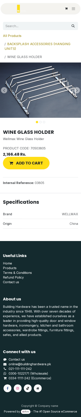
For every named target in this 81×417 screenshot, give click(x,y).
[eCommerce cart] (66, 8)
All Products (12, 36)
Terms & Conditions (17, 273)
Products (10, 268)
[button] (4, 90)
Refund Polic (12, 277)
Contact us (11, 282)
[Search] (73, 26)
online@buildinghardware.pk (30, 364)
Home (7, 263)
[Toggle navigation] (73, 9)
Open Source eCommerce (60, 411)
